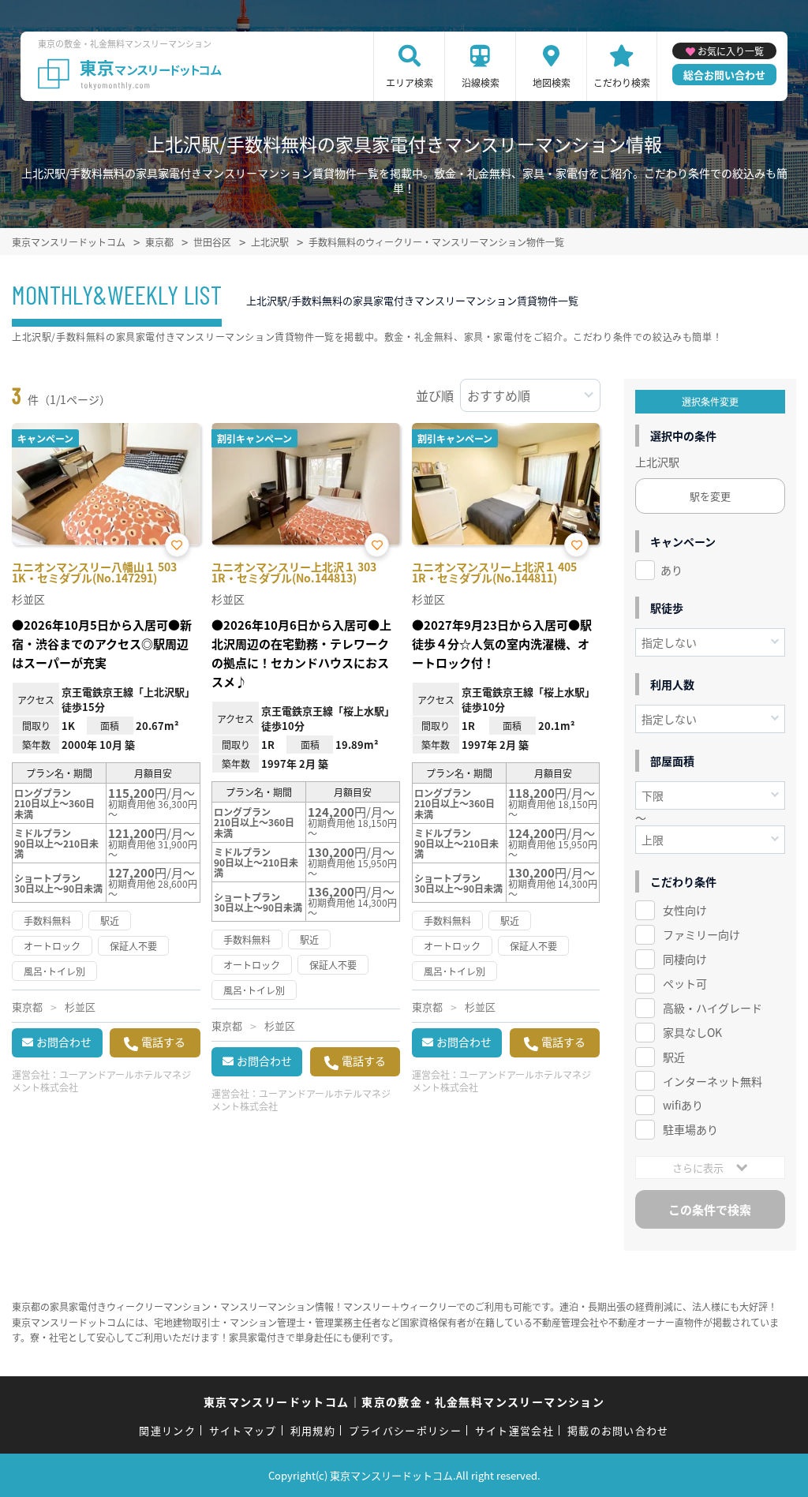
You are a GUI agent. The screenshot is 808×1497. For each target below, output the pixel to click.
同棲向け (685, 959)
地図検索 (551, 82)
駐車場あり (690, 1129)
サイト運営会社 (514, 1430)
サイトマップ (243, 1430)
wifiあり (683, 1105)
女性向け (685, 910)
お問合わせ (64, 1042)
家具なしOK (692, 1032)
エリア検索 (409, 82)
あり (671, 570)
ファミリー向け (701, 934)
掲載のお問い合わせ (618, 1430)
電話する (163, 1042)
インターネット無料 (712, 1081)
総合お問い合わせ (724, 74)
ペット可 (685, 983)
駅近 (674, 1057)
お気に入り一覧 (731, 51)
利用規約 (312, 1430)
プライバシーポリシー (405, 1430)
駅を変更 (710, 495)
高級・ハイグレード (712, 1008)
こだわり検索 (621, 82)
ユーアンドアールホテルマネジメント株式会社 (101, 1081)
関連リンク (167, 1430)
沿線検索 (480, 82)
